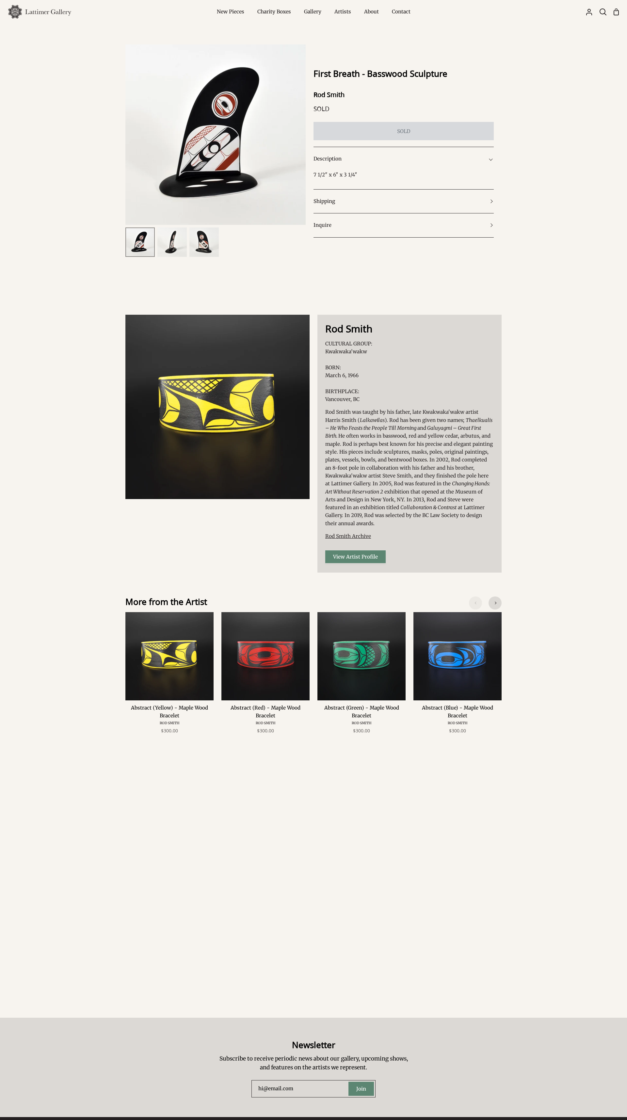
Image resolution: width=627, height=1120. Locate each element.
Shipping (324, 201)
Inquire (322, 225)
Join (361, 1089)
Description (328, 159)
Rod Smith (329, 94)
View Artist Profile (355, 557)
